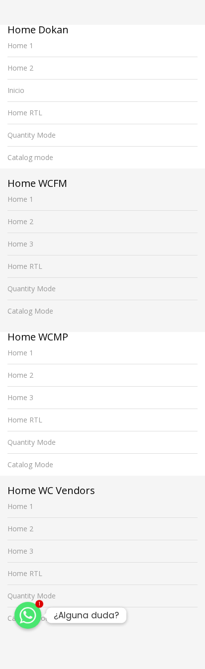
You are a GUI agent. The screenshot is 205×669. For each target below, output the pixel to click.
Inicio (15, 90)
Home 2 (20, 68)
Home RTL (24, 112)
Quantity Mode (31, 135)
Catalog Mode (30, 311)
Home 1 (20, 45)
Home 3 (20, 244)
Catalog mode (30, 157)
